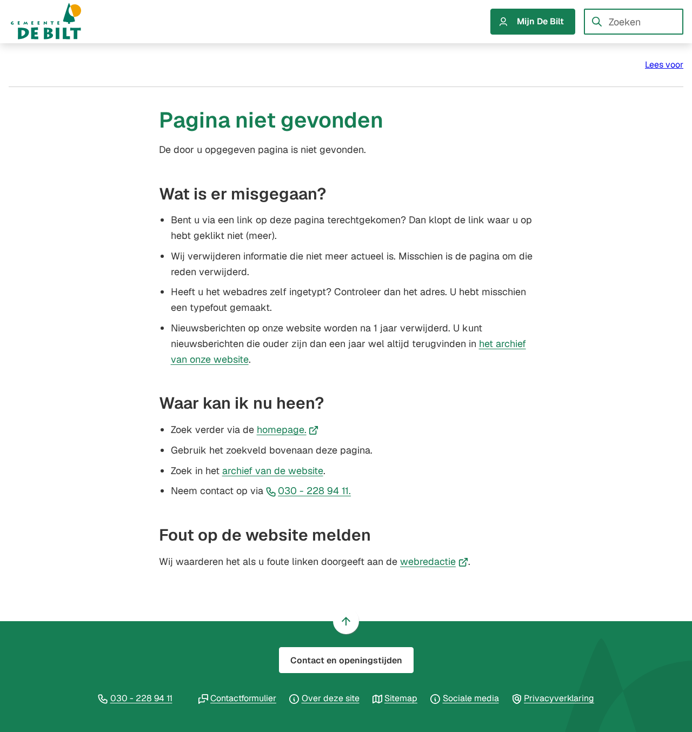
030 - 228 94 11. (314, 490)
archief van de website (272, 470)
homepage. (288, 429)
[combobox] (633, 22)
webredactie (434, 561)
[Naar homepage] (56, 21)
